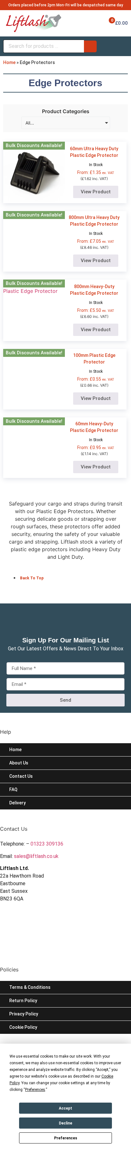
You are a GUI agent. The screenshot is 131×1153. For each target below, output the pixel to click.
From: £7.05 (95, 241)
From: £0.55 (95, 379)
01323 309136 (47, 844)
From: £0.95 (95, 447)
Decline (65, 1123)
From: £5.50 (95, 310)
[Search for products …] (43, 46)
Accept (65, 1108)
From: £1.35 (95, 172)
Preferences (65, 1138)
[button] (65, 728)
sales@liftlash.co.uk (36, 856)
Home (9, 62)
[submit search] (90, 46)
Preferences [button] (35, 1089)
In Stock (96, 165)
